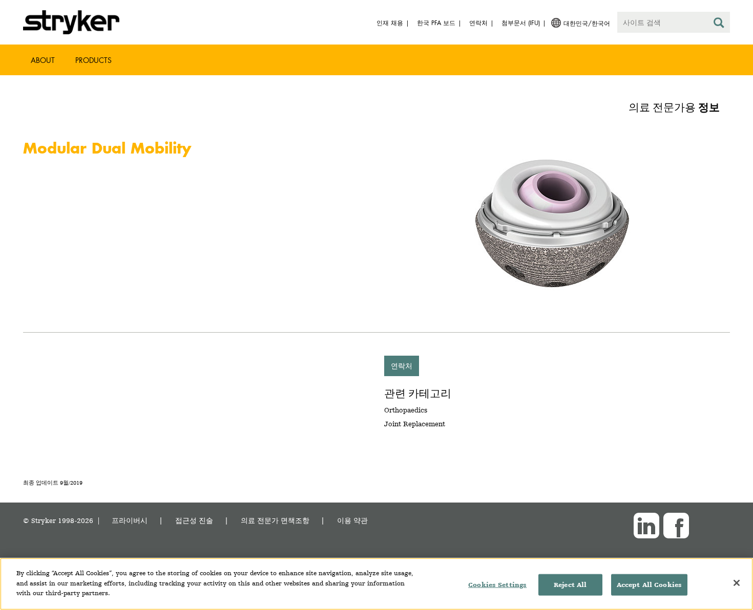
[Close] (736, 583)
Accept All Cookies (649, 585)
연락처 (401, 366)
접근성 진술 (194, 520)
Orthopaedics (405, 410)
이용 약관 (352, 520)
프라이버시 (130, 520)
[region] (376, 584)
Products (93, 60)
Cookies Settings (497, 585)
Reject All (570, 585)
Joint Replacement (414, 424)
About (43, 60)
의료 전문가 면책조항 (275, 520)
